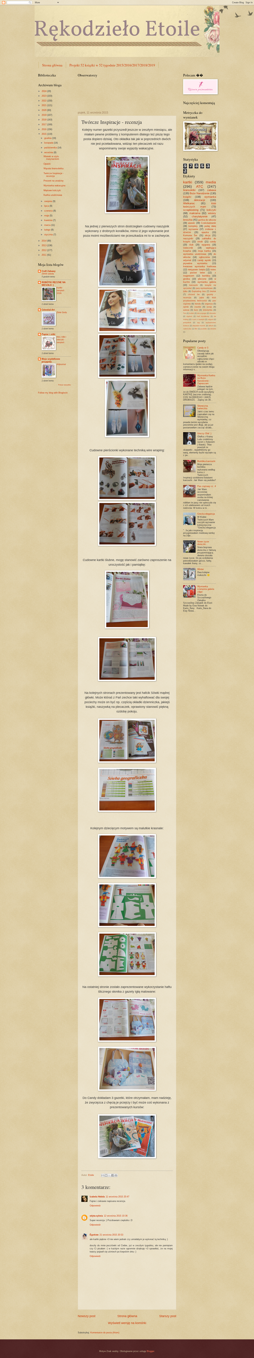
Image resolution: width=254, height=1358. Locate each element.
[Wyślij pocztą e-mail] (103, 1175)
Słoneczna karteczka (202, 407)
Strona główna (52, 65)
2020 (44, 110)
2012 (44, 250)
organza (209, 304)
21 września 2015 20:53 (111, 1234)
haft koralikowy (203, 316)
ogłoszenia (204, 257)
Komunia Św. (190, 235)
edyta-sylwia (96, 1215)
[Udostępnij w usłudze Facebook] (112, 1175)
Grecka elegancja (206, 514)
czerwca (48, 210)
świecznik (188, 248)
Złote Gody (62, 312)
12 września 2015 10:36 (116, 1215)
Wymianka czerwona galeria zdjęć (205, 589)
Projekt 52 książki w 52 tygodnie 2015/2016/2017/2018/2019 (112, 65)
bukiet (191, 313)
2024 (44, 91)
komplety (193, 226)
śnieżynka (207, 310)
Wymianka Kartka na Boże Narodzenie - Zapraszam (206, 379)
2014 (44, 240)
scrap (209, 307)
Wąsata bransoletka (53, 168)
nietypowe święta (196, 269)
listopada (49, 142)
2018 (44, 119)
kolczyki (211, 209)
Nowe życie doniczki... (203, 542)
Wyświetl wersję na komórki (127, 1323)
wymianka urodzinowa (194, 254)
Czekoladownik (208, 223)
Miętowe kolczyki (52, 190)
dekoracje (199, 200)
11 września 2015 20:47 (117, 1196)
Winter (200, 569)
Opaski (47, 164)
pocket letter (197, 272)
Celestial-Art (48, 309)
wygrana (206, 244)
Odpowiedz (95, 1205)
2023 (44, 96)
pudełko (204, 329)
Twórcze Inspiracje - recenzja (54, 174)
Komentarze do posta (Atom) (104, 1332)
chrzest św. (194, 294)
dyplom (189, 316)
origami (210, 319)
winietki (213, 329)
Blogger (150, 1351)
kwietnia (48, 220)
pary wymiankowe (204, 288)
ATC (199, 186)
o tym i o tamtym (198, 319)
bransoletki (189, 190)
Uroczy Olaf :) (204, 433)
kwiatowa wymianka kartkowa (199, 266)
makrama (194, 213)
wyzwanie (193, 229)
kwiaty (198, 304)
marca (47, 225)
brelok (213, 291)
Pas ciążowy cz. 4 (206, 486)
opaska (205, 232)
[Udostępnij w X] (109, 1175)
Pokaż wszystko (64, 385)
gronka (186, 279)
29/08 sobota (48, 274)
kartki (187, 182)
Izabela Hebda (97, 1196)
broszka (187, 219)
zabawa (211, 190)
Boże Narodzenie (199, 193)
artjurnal (187, 260)
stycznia (48, 234)
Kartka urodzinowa (53, 195)
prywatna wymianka (195, 263)
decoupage (201, 313)
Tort (184, 313)
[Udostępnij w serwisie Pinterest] (116, 1175)
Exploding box (199, 291)
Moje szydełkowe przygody (51, 360)
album (211, 326)
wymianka (210, 196)
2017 (44, 124)
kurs (196, 310)
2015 (44, 134)
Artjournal (61, 364)
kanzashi (193, 285)
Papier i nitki (48, 334)
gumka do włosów (207, 220)
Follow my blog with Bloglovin (53, 392)
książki (187, 196)
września (49, 152)
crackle (197, 307)
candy (213, 241)
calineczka (187, 329)
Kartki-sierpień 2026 (60, 290)
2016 (44, 129)
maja (47, 215)
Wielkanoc (189, 203)
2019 (44, 115)
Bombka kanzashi (206, 461)
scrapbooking (190, 209)
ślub (191, 244)
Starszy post (167, 1316)
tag (198, 322)
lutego (47, 229)
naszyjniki (188, 238)
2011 (44, 255)
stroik (200, 241)
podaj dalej (210, 226)
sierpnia (48, 201)
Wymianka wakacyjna (54, 185)
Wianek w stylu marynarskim (51, 157)
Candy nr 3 (202, 347)
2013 (44, 245)
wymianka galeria (206, 282)
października (51, 147)
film (196, 329)
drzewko (212, 313)
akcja (207, 235)
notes (213, 269)
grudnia (48, 138)
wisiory (212, 213)
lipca (47, 206)
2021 (44, 105)
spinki (186, 307)
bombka (206, 275)
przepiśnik (187, 322)
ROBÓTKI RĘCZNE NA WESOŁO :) (53, 283)
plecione (202, 279)
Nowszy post (86, 1316)
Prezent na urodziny (54, 180)
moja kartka (204, 251)
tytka (185, 291)
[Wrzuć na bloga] (106, 1175)
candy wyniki (204, 260)
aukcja (186, 310)
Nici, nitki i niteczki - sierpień (61, 340)
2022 (44, 100)
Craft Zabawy (48, 271)
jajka (201, 298)
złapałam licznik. (198, 326)
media (211, 182)
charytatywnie (200, 216)
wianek (191, 223)
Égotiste (94, 1234)
